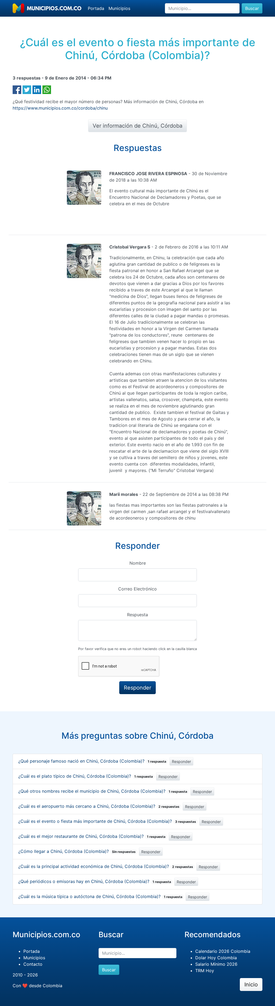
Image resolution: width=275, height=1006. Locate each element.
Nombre (137, 563)
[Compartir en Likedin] (36, 89)
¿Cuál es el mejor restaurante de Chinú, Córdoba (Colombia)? (91, 836)
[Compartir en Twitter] (27, 89)
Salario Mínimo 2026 (216, 964)
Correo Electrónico (137, 589)
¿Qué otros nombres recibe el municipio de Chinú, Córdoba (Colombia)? (102, 791)
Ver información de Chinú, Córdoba (137, 125)
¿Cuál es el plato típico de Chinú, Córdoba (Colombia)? (85, 776)
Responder (181, 761)
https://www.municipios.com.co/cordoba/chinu (60, 108)
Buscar (252, 8)
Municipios (119, 8)
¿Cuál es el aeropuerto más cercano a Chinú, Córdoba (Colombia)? (98, 806)
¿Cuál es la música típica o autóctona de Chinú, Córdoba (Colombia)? (100, 896)
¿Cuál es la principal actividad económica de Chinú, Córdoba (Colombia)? (105, 866)
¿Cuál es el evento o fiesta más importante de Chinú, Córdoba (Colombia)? (107, 821)
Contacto (32, 964)
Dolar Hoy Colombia (216, 957)
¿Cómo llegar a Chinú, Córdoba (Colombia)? (77, 851)
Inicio (251, 984)
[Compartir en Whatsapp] (46, 89)
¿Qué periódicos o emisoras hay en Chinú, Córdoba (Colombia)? (94, 881)
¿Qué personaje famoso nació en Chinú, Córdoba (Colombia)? (92, 761)
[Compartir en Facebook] (17, 89)
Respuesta (137, 614)
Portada (96, 8)
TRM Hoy (204, 970)
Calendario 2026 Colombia (222, 951)
